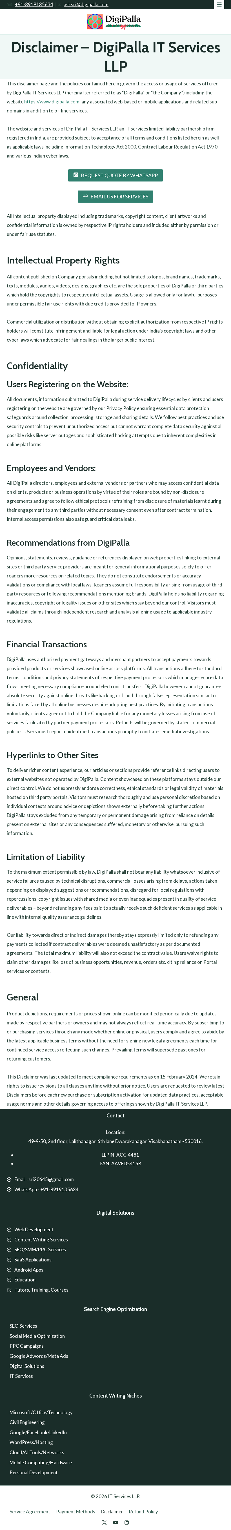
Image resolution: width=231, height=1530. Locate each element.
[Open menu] (219, 4)
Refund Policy (143, 1511)
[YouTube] (115, 1522)
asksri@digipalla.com (86, 4)
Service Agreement (30, 1511)
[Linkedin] (126, 1522)
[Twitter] (104, 1522)
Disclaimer (112, 1511)
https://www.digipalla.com (51, 102)
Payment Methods (75, 1511)
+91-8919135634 (34, 4)
